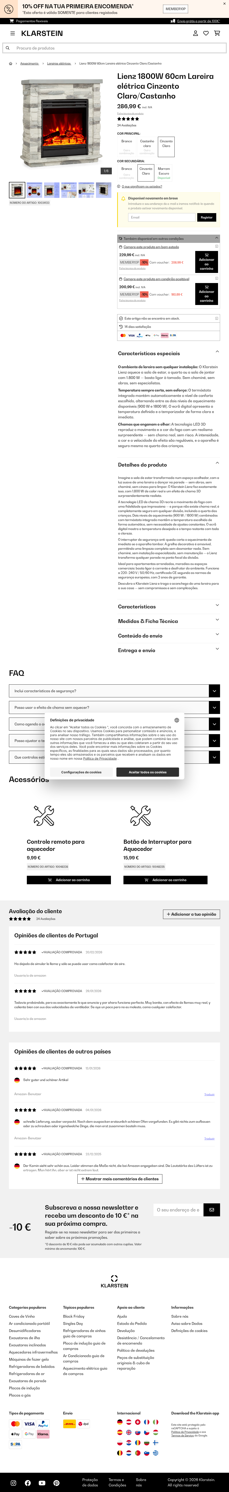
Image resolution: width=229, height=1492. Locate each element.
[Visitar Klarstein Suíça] (137, 1422)
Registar (207, 217)
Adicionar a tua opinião (193, 914)
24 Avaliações (126, 125)
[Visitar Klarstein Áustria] (128, 1422)
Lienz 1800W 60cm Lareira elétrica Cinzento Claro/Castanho (120, 63)
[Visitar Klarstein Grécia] (155, 1453)
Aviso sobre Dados (186, 1323)
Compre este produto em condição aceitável (156, 279)
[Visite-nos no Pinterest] (56, 1483)
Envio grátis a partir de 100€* (198, 21)
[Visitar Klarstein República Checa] (146, 1432)
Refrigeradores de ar (27, 1373)
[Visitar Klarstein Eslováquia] (137, 1432)
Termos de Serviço (182, 1435)
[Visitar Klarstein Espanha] (120, 1432)
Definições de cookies (189, 1330)
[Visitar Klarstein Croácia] (128, 1442)
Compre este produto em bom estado (151, 247)
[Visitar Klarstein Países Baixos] (128, 1453)
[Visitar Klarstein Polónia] (120, 1442)
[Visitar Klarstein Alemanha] (120, 1422)
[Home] (14, 63)
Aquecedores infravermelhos (33, 1352)
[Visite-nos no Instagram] (13, 1483)
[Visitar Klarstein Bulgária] (146, 1442)
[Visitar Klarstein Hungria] (155, 1432)
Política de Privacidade (185, 1432)
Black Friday (73, 1316)
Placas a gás (20, 1395)
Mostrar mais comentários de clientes (122, 1178)
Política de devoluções (136, 1350)
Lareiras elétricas (59, 63)
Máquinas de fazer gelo (29, 1359)
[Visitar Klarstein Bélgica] (120, 1453)
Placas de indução (24, 1388)
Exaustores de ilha (24, 1338)
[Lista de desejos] (206, 33)
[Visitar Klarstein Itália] (155, 1422)
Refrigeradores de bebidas (32, 1366)
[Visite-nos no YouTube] (42, 1483)
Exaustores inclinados (27, 1345)
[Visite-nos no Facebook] (27, 1483)
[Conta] (195, 33)
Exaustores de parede (27, 1381)
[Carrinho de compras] (217, 33)
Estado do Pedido (132, 1323)
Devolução (126, 1330)
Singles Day (73, 1323)
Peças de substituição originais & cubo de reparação (135, 1363)
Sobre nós (179, 1316)
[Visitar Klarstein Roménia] (137, 1442)
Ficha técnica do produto (130, 113)
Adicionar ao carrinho (206, 264)
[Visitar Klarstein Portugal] (137, 1453)
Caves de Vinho (22, 1316)
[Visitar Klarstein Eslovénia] (146, 1453)
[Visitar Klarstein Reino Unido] (128, 1432)
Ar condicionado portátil (29, 1323)
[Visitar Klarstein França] (146, 1422)
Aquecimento (29, 63)
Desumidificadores (25, 1330)
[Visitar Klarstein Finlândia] (155, 1442)
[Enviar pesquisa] (7, 48)
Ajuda (122, 1316)
